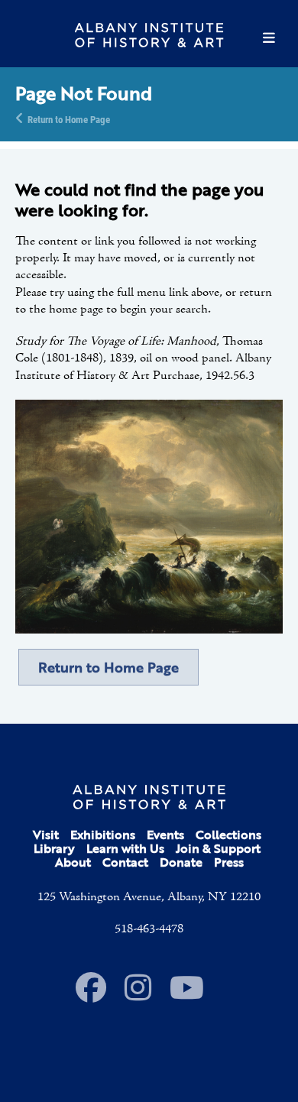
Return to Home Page (69, 118)
